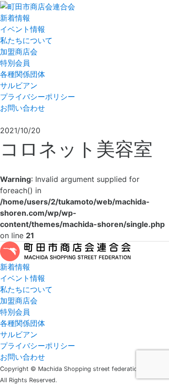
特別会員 (15, 63)
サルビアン (19, 85)
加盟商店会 (19, 51)
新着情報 (15, 18)
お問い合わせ (22, 108)
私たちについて (26, 40)
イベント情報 (22, 29)
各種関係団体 (22, 74)
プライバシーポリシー (37, 96)
